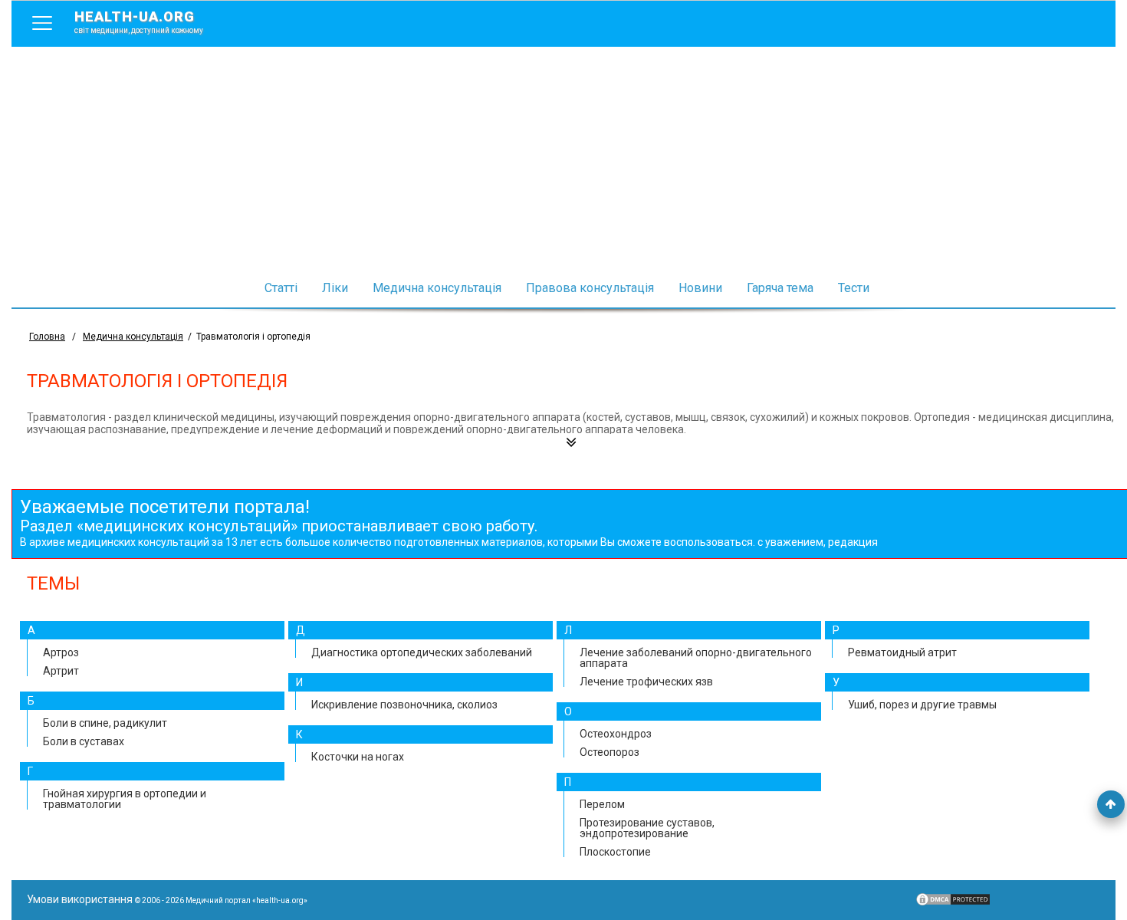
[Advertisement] (564, 161)
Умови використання (80, 899)
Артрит (61, 671)
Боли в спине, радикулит (105, 723)
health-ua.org (138, 21)
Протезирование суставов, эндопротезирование (647, 828)
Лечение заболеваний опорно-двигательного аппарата (696, 657)
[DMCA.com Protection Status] (953, 903)
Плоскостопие (615, 852)
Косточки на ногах (357, 757)
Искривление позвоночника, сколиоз (404, 704)
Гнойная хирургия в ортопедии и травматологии (124, 798)
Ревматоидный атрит (902, 652)
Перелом (602, 804)
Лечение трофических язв (646, 681)
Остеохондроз (616, 734)
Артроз (61, 652)
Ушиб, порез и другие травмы (922, 704)
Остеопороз (609, 752)
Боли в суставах (83, 741)
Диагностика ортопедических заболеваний (421, 652)
